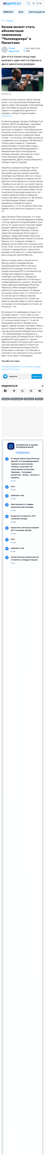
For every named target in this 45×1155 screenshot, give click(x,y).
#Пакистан (29, 399)
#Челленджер (16, 399)
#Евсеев (5, 399)
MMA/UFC (8, 12)
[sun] (33, 3)
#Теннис (39, 399)
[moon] (41, 3)
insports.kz (7, 116)
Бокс (21, 12)
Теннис (9, 20)
